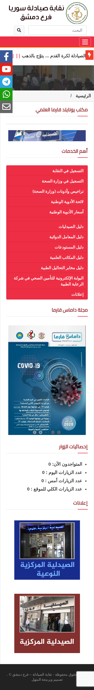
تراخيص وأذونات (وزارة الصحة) (58, 191)
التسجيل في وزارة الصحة (62, 181)
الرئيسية (83, 95)
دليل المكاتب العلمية (66, 257)
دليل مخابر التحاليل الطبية (62, 267)
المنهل (36, 679)
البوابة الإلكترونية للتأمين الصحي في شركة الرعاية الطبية (48, 281)
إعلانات (77, 294)
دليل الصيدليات (71, 226)
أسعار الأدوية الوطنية (66, 212)
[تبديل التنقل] (85, 41)
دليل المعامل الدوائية (66, 236)
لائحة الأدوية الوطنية (67, 201)
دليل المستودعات (69, 247)
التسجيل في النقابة (67, 170)
